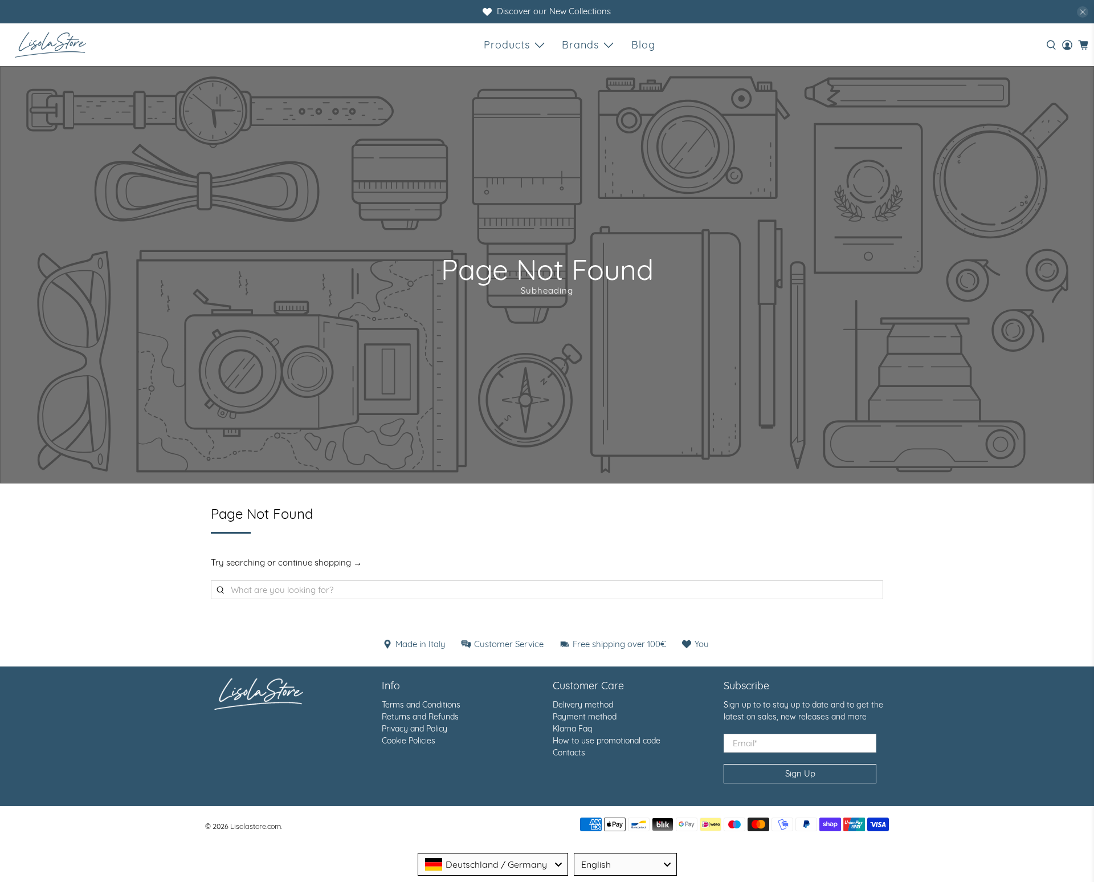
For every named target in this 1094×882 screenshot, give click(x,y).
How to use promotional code (606, 740)
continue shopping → (320, 562)
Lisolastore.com (255, 826)
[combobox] (493, 864)
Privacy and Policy (414, 729)
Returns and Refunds (420, 717)
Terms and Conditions (421, 705)
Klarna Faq (572, 729)
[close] (1082, 12)
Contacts (569, 752)
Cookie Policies (408, 740)
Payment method (585, 717)
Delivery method (583, 705)
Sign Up (800, 773)
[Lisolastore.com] (50, 45)
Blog (643, 44)
